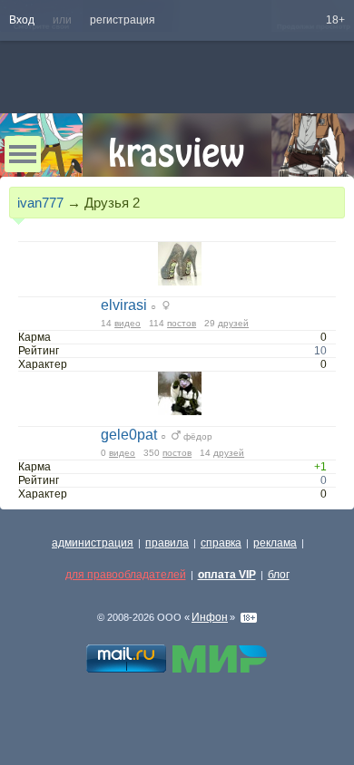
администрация (92, 543)
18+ (335, 20)
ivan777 (40, 202)
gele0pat (129, 434)
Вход (21, 20)
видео (127, 323)
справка (221, 543)
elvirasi (124, 305)
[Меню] (23, 154)
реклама (275, 543)
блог (279, 574)
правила (167, 543)
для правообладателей (125, 574)
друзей (233, 323)
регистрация (122, 20)
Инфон (210, 617)
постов (181, 323)
